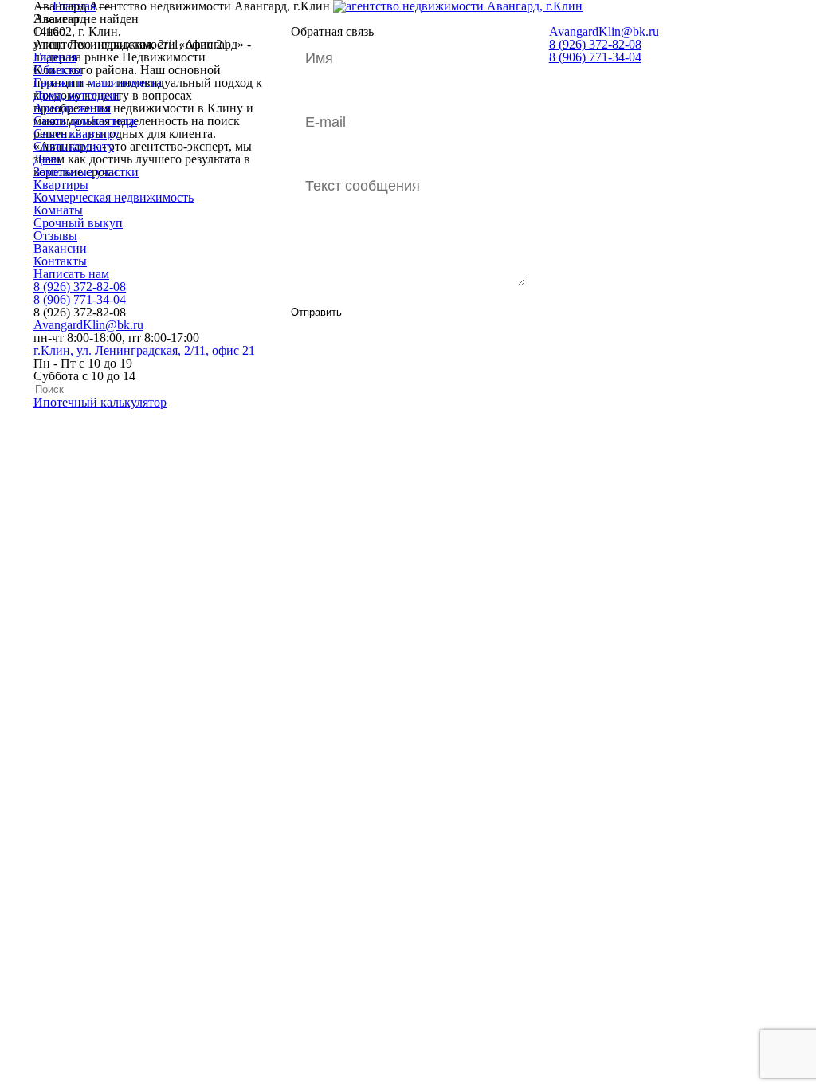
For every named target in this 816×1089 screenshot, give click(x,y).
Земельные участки (86, 172)
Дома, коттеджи (76, 95)
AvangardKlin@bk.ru (88, 325)
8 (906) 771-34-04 (79, 299)
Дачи (47, 159)
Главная (54, 57)
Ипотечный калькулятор (100, 402)
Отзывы (55, 235)
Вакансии (60, 248)
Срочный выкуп (78, 223)
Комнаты (58, 210)
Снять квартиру (76, 133)
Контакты (60, 261)
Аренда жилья (72, 108)
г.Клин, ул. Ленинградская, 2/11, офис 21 (144, 350)
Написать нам (71, 274)
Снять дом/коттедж (85, 121)
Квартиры (60, 184)
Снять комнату (73, 146)
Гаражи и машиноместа (97, 82)
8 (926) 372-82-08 (79, 286)
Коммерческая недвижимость (113, 197)
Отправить (316, 312)
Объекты (57, 70)
